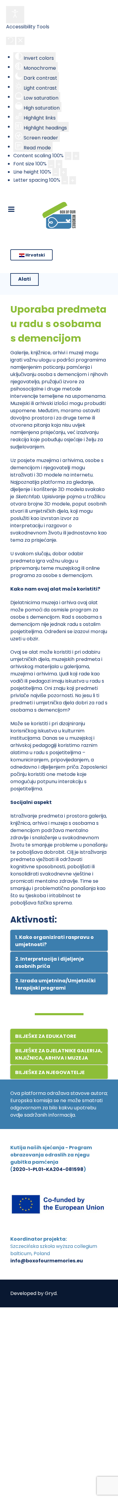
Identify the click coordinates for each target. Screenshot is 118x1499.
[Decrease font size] (51, 164)
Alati (24, 279)
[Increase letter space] (72, 180)
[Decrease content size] (68, 156)
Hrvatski (35, 255)
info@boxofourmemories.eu (46, 1260)
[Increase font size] (59, 164)
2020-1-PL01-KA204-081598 (48, 1169)
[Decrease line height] (55, 172)
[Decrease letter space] (64, 180)
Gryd (51, 1293)
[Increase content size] (76, 156)
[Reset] (10, 41)
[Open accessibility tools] (15, 14)
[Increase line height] (63, 172)
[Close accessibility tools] (20, 41)
